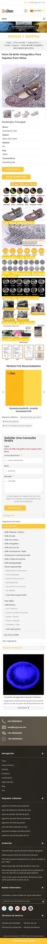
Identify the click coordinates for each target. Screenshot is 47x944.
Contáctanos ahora (23, 941)
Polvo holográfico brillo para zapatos (18, 426)
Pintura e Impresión (13, 621)
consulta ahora (13, 169)
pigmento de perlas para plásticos (15, 806)
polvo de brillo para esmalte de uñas (16, 810)
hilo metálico (10, 591)
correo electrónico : (13, 455)
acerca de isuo (8, 765)
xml (3, 790)
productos (6, 774)
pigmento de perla (11, 521)
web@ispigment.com (36, 2)
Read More (22, 707)
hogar (8, 42)
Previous (3, 391)
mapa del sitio (7, 782)
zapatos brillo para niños (32, 417)
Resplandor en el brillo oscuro (16, 571)
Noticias (5, 769)
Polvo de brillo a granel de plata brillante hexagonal (22, 851)
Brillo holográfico (12, 543)
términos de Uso (30, 923)
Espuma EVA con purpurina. (16, 587)
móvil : (6, 466)
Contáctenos (7, 778)
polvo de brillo (19, 42)
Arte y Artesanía (11, 609)
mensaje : (8, 476)
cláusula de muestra (32, 927)
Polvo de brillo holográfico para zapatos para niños (22, 450)
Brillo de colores (11, 539)
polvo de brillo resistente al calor (14, 827)
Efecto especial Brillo (13, 566)
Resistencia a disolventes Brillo (17, 555)
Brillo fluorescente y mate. (15, 551)
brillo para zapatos (11, 421)
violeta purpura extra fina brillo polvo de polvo (20, 855)
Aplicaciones (33, 42)
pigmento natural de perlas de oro (15, 835)
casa (4, 761)
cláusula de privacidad (11, 923)
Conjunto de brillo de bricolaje (17, 613)
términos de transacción (12, 927)
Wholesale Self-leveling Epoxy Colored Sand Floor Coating (23, 410)
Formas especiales (12, 575)
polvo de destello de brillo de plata (15, 814)
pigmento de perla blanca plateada (16, 818)
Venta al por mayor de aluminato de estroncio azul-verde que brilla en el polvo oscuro (22, 878)
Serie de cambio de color (15, 579)
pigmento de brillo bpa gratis (13, 823)
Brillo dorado (10, 536)
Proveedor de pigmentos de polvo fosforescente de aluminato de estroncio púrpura (24, 697)
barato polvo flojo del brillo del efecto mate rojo (20, 866)
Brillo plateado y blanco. (14, 532)
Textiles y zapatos (11, 45)
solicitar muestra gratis (16, 176)
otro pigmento (9, 641)
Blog (3, 786)
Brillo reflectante (12, 583)
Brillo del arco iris (12, 547)
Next (44, 391)
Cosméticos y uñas (13, 625)
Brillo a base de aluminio (15, 559)
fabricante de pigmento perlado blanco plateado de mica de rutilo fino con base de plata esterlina (22, 871)
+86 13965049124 (14, 721)
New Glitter (9, 601)
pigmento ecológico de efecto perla (16, 831)
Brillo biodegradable (13, 563)
